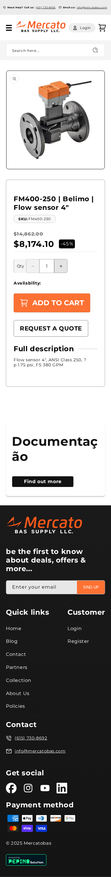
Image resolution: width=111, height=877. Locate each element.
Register (78, 641)
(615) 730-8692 (45, 7)
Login (74, 628)
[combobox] (55, 50)
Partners (17, 667)
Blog (11, 641)
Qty (20, 265)
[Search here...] (95, 50)
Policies (15, 706)
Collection (18, 680)
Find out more (43, 481)
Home (13, 628)
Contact (16, 654)
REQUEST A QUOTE (51, 328)
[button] (8, 27)
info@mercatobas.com (92, 7)
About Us (18, 693)
